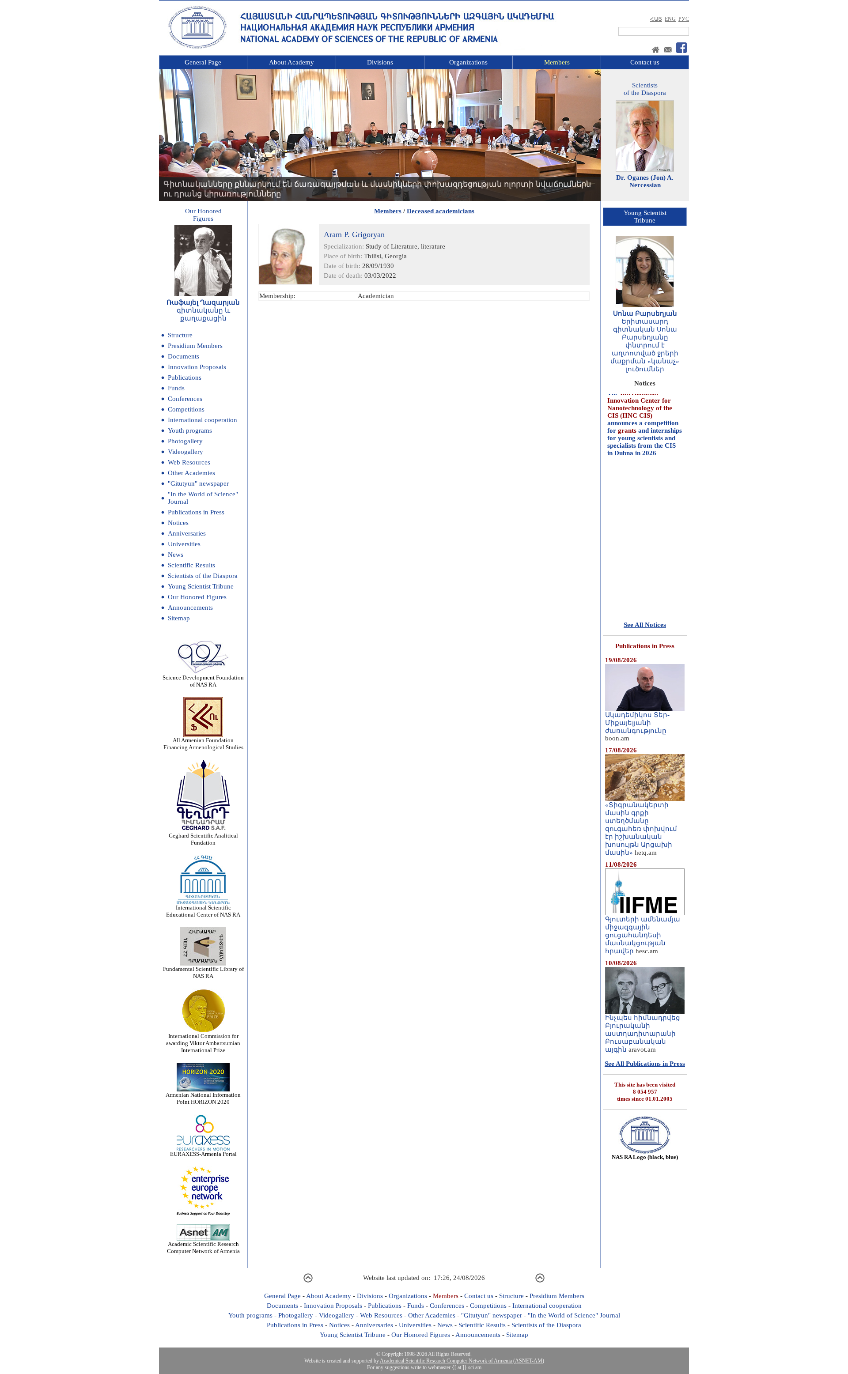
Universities (184, 543)
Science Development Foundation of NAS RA (203, 681)
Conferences (185, 398)
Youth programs (190, 430)
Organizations (468, 62)
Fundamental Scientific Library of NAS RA (203, 972)
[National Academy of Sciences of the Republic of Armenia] (197, 47)
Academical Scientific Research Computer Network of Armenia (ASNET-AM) (462, 1361)
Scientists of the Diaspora (203, 575)
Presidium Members (195, 345)
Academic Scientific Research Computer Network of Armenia (203, 1247)
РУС (683, 19)
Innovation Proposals (197, 366)
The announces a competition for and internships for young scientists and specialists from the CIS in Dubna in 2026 (644, 403)
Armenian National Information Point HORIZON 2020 (203, 1098)
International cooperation (202, 419)
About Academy (291, 62)
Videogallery (185, 451)
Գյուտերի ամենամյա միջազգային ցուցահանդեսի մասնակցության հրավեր (642, 935)
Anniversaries (187, 533)
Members (557, 62)
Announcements (190, 607)
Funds (176, 388)
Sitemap (179, 618)
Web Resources (189, 462)
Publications (184, 377)
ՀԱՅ (656, 19)
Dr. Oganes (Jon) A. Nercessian (645, 181)
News (175, 554)
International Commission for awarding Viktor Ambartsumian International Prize (203, 1043)
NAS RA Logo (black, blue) (645, 1157)
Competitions (186, 409)
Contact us (644, 62)
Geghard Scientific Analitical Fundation (203, 839)
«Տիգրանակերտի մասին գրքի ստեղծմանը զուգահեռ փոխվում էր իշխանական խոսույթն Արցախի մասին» (641, 828)
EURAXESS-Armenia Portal (203, 1154)
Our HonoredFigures (203, 215)
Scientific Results (191, 565)
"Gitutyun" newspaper (198, 483)
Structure (180, 335)
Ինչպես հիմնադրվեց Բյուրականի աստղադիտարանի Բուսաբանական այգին (642, 1033)
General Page (203, 62)
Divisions (380, 62)
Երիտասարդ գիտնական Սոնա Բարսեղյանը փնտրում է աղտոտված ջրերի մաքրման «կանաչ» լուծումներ (644, 345)
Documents (183, 356)
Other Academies (191, 472)
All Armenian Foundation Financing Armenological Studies (203, 744)
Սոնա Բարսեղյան (645, 313)
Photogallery (185, 441)
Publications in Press (196, 512)
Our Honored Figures (197, 596)
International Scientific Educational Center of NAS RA (203, 911)
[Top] (308, 1281)
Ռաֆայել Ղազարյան (203, 302)
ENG (670, 19)
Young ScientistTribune (645, 216)
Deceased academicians (440, 211)
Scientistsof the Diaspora (645, 89)
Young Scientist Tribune (201, 586)
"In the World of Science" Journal (574, 1315)
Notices (178, 522)
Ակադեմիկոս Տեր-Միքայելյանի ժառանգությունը (637, 722)
